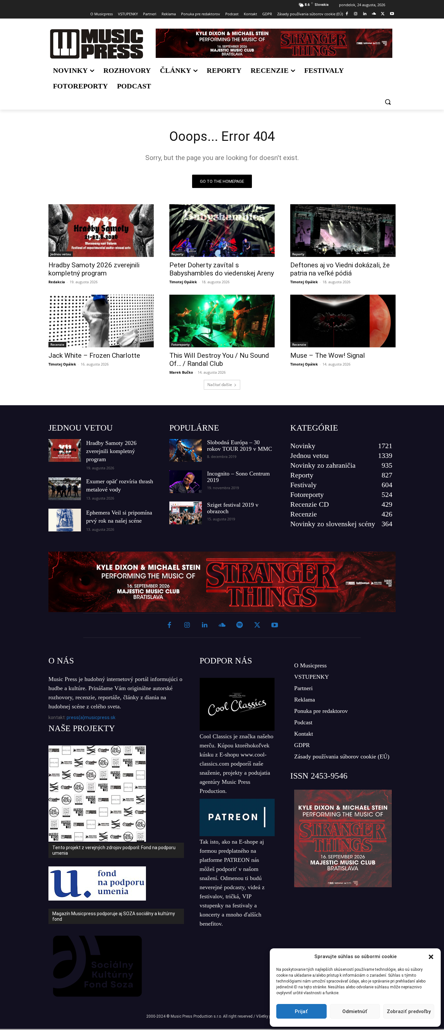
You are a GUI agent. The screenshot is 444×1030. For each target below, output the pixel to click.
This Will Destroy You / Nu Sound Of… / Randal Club (219, 360)
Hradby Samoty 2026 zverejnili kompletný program (93, 269)
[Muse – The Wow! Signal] (343, 321)
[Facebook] (346, 14)
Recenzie (57, 344)
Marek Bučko (181, 372)
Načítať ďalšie (219, 384)
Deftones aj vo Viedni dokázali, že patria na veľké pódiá (340, 269)
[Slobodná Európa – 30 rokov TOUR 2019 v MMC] (185, 450)
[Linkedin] (365, 14)
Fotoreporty (180, 344)
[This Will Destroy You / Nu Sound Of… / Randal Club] (222, 321)
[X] (382, 14)
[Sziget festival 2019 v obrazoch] (185, 513)
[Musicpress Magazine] (96, 44)
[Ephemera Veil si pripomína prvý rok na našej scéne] (64, 520)
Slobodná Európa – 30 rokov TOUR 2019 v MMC (239, 445)
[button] (431, 957)
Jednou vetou (60, 254)
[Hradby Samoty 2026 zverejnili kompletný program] (101, 230)
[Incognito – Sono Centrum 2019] (185, 481)
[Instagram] (355, 14)
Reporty (177, 254)
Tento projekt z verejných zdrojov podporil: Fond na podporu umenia (114, 850)
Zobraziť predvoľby (409, 1011)
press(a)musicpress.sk (91, 717)
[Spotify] (239, 625)
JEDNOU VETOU (80, 428)
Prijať (301, 1011)
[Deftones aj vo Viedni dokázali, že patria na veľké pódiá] (343, 230)
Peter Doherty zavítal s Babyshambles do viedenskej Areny (221, 269)
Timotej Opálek (183, 281)
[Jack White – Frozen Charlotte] (101, 321)
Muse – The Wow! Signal (327, 355)
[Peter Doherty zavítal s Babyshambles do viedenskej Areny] (222, 230)
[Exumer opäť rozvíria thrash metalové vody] (64, 488)
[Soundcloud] (374, 14)
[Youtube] (392, 14)
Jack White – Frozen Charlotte (94, 355)
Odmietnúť (354, 1011)
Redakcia (56, 281)
